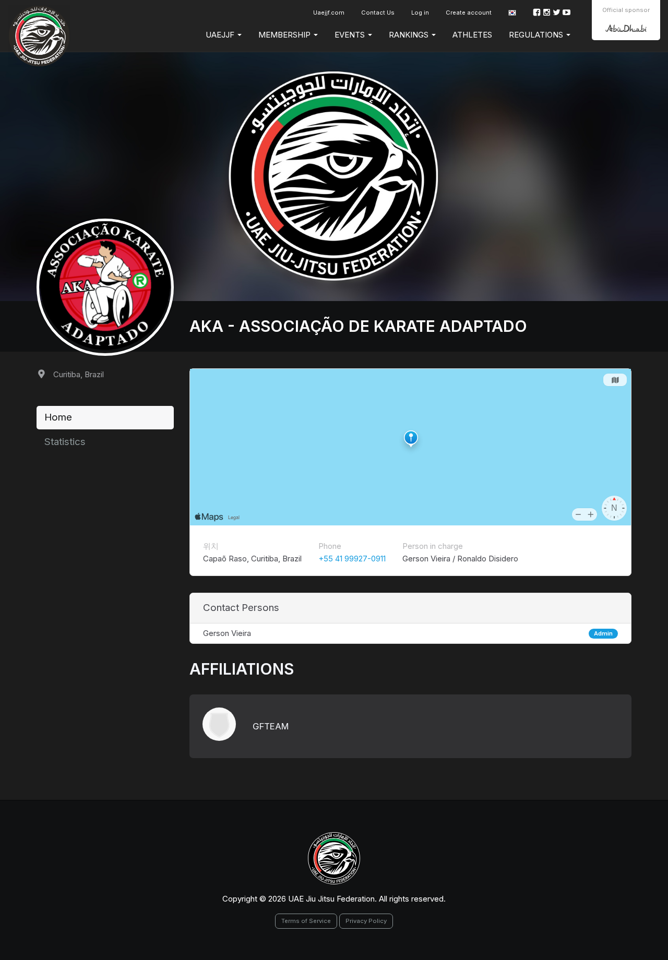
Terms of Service (306, 921)
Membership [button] (285, 35)
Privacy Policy (366, 921)
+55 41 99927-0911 (352, 558)
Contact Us (378, 12)
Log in (420, 12)
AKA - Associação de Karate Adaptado (358, 326)
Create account (469, 12)
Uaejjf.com (328, 12)
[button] (512, 12)
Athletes (472, 35)
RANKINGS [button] (410, 35)
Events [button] (351, 35)
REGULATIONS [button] (537, 35)
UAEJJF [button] (221, 35)
